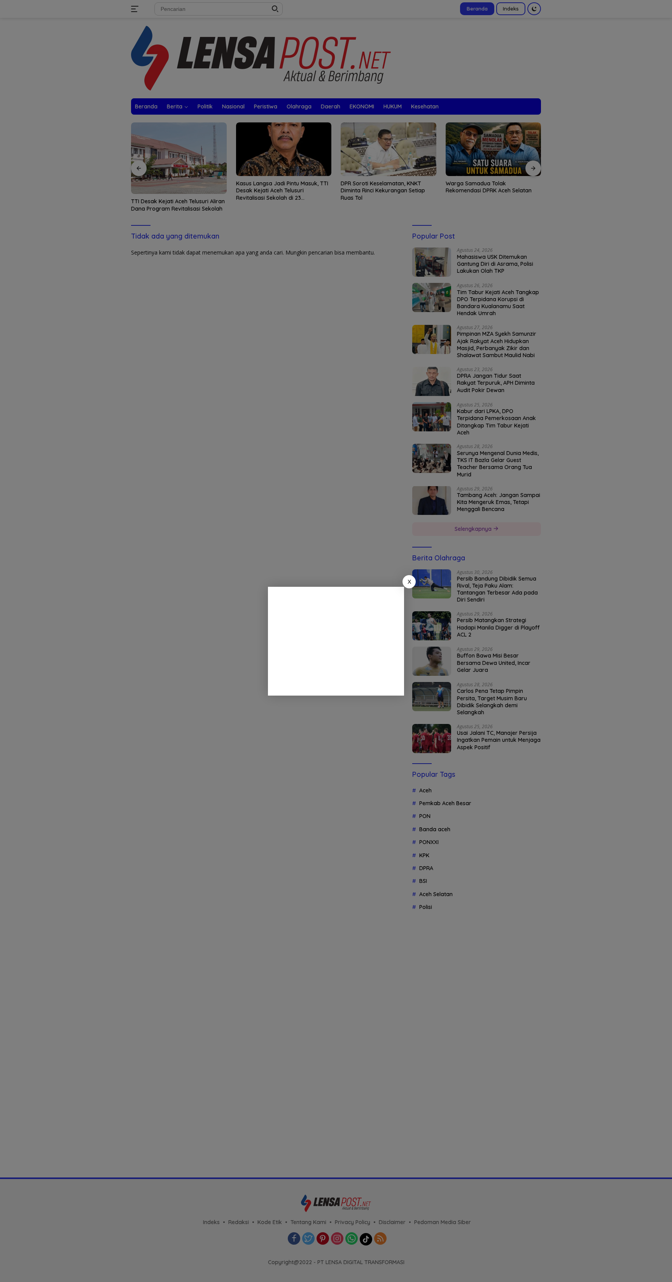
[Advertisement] (336, 641)
